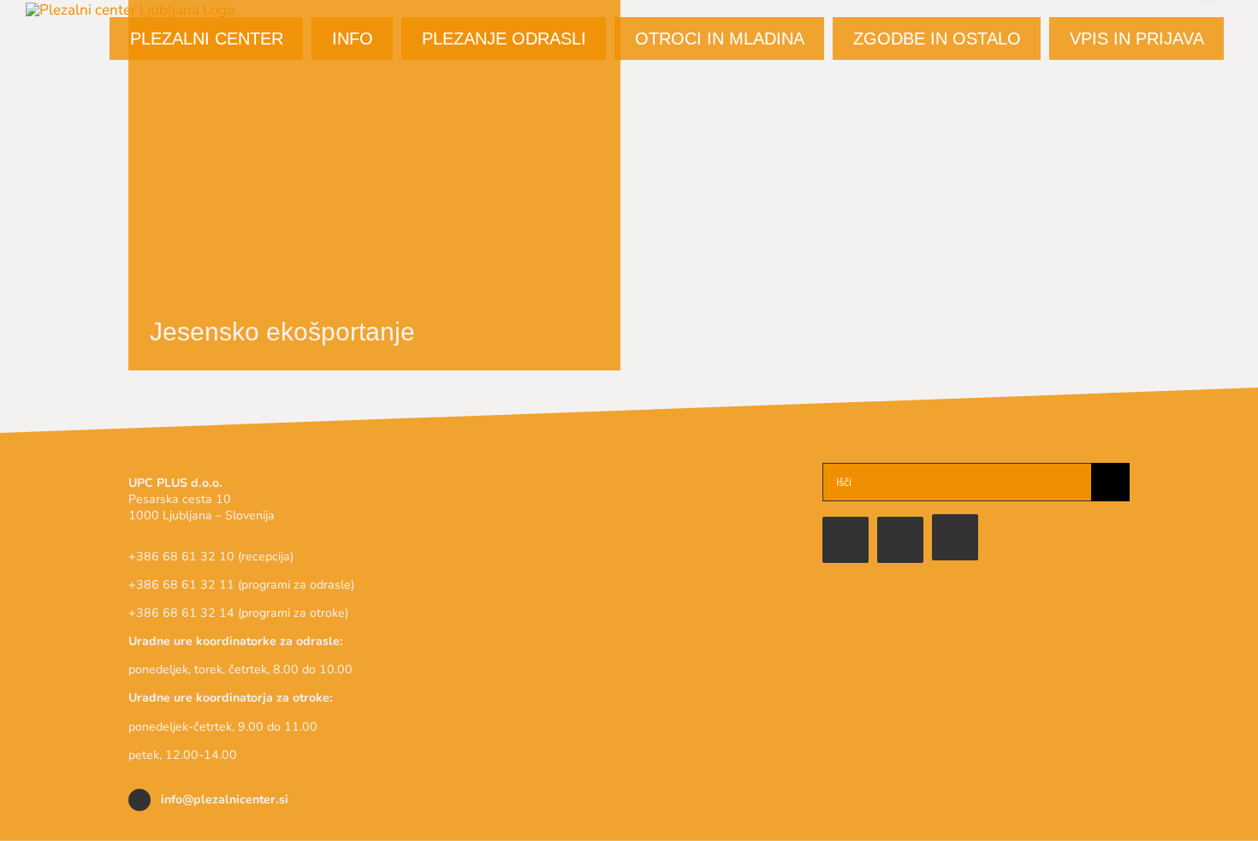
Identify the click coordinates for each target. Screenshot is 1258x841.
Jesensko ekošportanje (282, 331)
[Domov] (955, 537)
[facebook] (845, 540)
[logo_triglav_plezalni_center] (629, 470)
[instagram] (900, 540)
